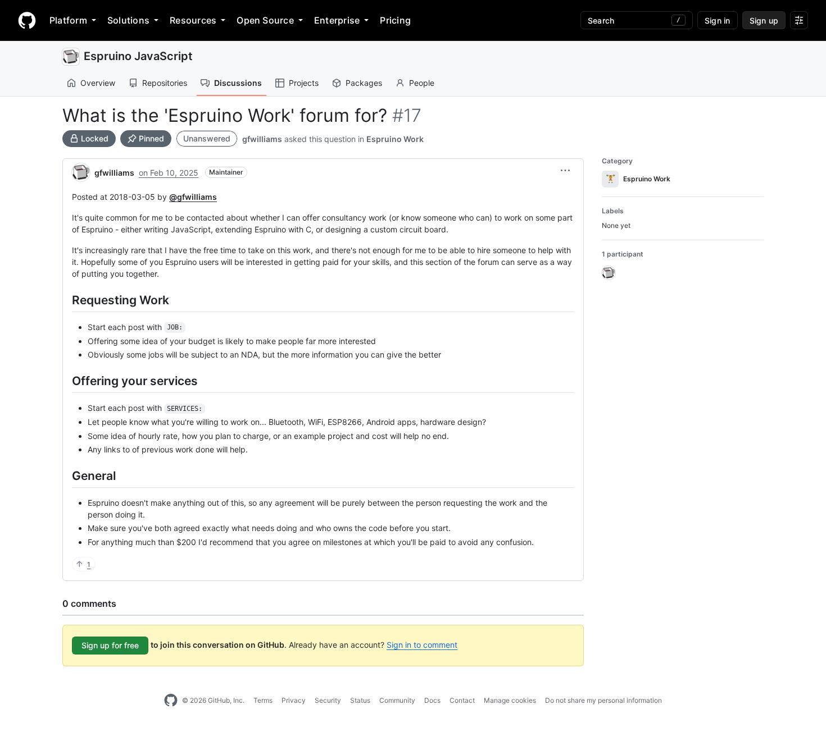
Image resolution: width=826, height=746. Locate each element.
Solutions (128, 20)
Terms (263, 700)
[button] (565, 171)
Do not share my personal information (603, 700)
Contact (462, 700)
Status (360, 700)
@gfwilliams (193, 197)
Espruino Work (395, 139)
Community (397, 700)
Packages (364, 83)
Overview (97, 83)
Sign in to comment (422, 644)
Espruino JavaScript (138, 56)
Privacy (294, 700)
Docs (432, 700)
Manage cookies (510, 700)
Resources (193, 20)
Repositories (164, 83)
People (421, 83)
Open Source (265, 20)
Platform (68, 20)
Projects (304, 83)
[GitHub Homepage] (171, 700)
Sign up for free (110, 645)
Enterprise (337, 20)
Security (328, 700)
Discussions (238, 83)
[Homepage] (27, 20)
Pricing (395, 20)
